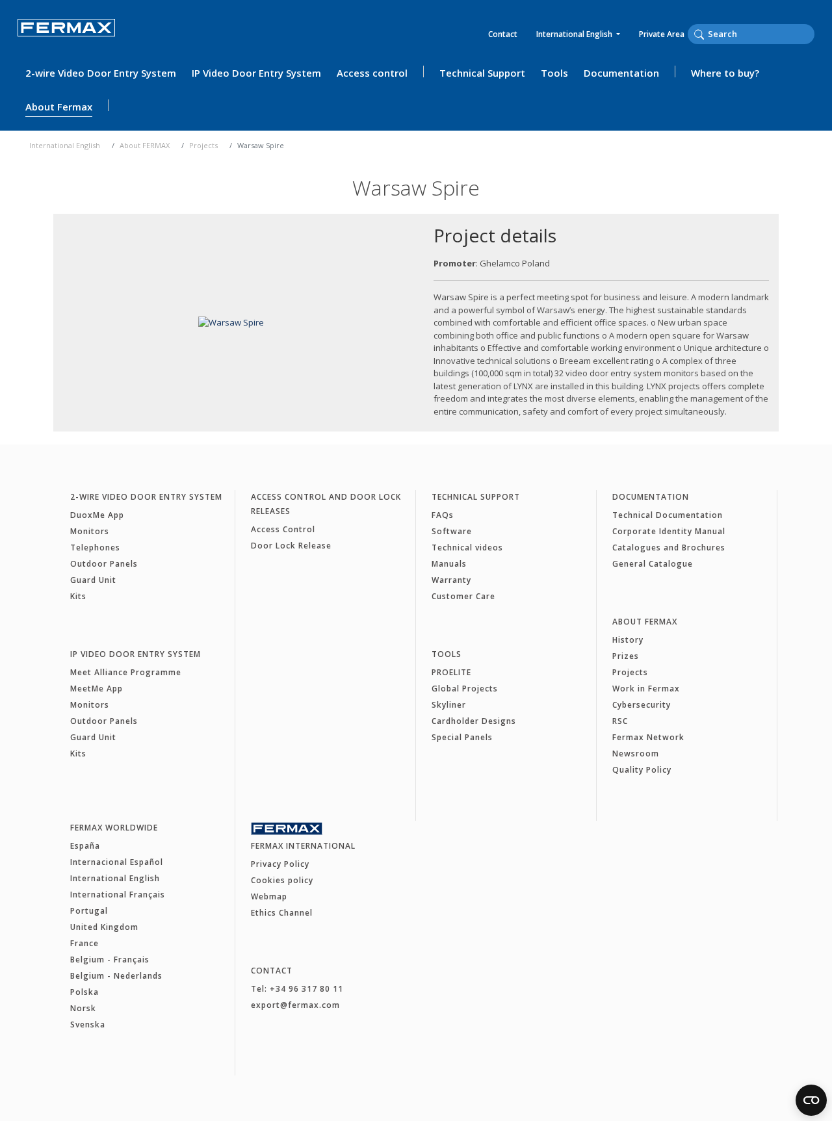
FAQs (443, 515)
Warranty (451, 580)
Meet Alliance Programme (125, 672)
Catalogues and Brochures (668, 547)
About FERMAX (145, 145)
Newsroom (635, 753)
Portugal (89, 910)
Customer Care (463, 596)
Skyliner (449, 704)
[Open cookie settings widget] (811, 1100)
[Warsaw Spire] (231, 322)
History (628, 639)
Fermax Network (648, 737)
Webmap (269, 896)
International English (575, 34)
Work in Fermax (646, 688)
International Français (117, 894)
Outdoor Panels (104, 563)
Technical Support (482, 72)
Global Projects (465, 688)
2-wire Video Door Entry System (100, 72)
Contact (502, 34)
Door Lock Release (291, 545)
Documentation (621, 72)
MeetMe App (96, 688)
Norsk (83, 1008)
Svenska (87, 1024)
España (85, 845)
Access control (372, 72)
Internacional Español (116, 862)
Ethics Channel (282, 912)
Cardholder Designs (474, 721)
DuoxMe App (97, 515)
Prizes (625, 656)
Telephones (95, 547)
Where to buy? (725, 72)
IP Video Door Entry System (256, 72)
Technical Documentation (667, 515)
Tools (554, 72)
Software (452, 531)
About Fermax (58, 106)
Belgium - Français (110, 959)
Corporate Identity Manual (668, 531)
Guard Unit (93, 580)
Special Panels (462, 737)
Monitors (89, 531)
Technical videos (467, 547)
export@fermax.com (295, 1005)
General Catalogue (652, 563)
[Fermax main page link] (66, 37)
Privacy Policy (280, 864)
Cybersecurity (641, 704)
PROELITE (451, 672)
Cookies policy (282, 880)
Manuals (449, 563)
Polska (84, 992)
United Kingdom (104, 927)
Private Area (661, 34)
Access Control (283, 529)
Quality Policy (641, 769)
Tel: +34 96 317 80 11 (297, 988)
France (84, 943)
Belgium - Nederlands (116, 975)
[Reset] (810, 33)
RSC (620, 721)
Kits (78, 596)
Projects (203, 145)
